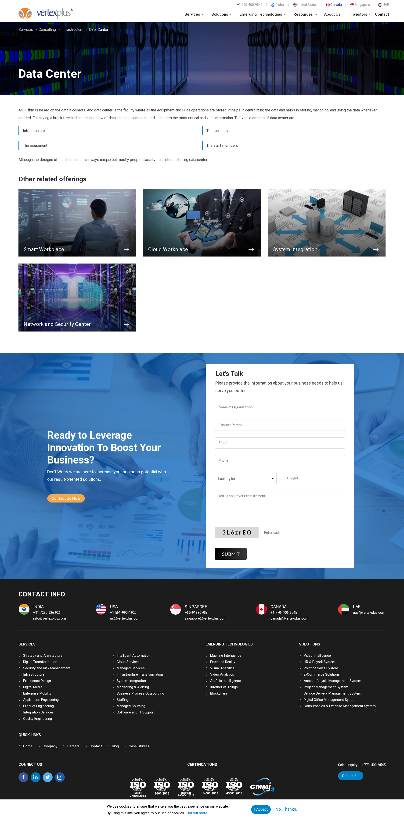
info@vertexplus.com (49, 618)
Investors (359, 14)
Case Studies (139, 746)
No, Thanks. (286, 809)
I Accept (261, 809)
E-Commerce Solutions (322, 674)
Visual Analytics (222, 668)
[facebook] (23, 781)
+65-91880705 (196, 612)
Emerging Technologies (261, 14)
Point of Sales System (321, 668)
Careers (73, 746)
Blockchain (218, 693)
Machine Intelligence (225, 655)
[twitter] (48, 781)
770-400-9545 (250, 5)
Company (50, 746)
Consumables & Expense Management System (340, 706)
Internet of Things (224, 687)
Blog (115, 746)
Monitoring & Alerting (133, 687)
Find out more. (197, 813)
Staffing (123, 700)
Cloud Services (128, 662)
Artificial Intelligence (225, 681)
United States (307, 5)
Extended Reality (222, 662)
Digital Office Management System (330, 700)
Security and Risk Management (46, 668)
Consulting (47, 29)
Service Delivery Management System (332, 693)
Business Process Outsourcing (140, 693)
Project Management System (326, 687)
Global (280, 5)
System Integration (131, 681)
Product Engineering (38, 706)
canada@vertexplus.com (289, 618)
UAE (385, 5)
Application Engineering (41, 700)
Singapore (362, 5)
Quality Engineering (37, 719)
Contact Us (350, 776)
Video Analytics (222, 674)
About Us (332, 14)
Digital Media (32, 687)
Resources (303, 14)
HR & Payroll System (319, 662)
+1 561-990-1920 (123, 612)
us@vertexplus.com (125, 618)
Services (192, 14)
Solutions (220, 14)
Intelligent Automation (134, 655)
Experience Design (37, 681)
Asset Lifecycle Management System (332, 681)
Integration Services (38, 712)
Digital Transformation (40, 662)
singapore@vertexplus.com (206, 618)
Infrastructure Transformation (140, 674)
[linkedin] (35, 781)
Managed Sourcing (131, 706)
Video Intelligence (317, 655)
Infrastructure (72, 29)
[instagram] (60, 781)
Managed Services (131, 668)
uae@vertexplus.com (369, 612)
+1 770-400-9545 (284, 612)
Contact (382, 14)
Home (27, 746)
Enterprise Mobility (37, 693)
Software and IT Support (136, 712)
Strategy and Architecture (42, 655)
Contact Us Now (66, 498)
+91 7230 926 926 (47, 612)
